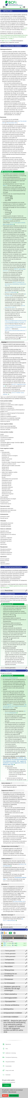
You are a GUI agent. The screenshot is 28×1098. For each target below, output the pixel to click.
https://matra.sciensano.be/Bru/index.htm (15, 330)
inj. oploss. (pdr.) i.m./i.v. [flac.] (7, 941)
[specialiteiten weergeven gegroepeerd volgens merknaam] (2, 933)
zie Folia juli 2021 (7, 219)
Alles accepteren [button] (14, 1095)
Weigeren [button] (5, 1095)
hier (24, 29)
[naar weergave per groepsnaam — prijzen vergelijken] (2, 943)
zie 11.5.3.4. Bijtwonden (11, 292)
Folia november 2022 (12, 122)
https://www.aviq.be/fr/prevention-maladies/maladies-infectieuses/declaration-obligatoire (15, 327)
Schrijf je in (6, 1085)
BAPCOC (9, 704)
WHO (4, 185)
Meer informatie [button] (12, 1092)
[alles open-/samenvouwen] (25, 937)
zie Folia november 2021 (19, 901)
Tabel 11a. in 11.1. (6, 40)
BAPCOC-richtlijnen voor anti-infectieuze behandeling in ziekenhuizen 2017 (15, 284)
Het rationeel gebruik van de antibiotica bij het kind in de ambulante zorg (14, 706)
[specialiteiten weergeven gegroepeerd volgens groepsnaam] (5, 933)
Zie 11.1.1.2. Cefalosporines (9, 678)
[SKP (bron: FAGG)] (4, 943)
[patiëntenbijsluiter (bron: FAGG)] (5, 943)
